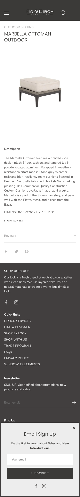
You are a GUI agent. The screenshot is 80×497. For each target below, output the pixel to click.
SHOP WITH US (15, 339)
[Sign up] (74, 402)
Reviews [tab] (10, 236)
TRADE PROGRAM (17, 346)
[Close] (73, 427)
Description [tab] (12, 149)
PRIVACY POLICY (16, 358)
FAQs (8, 352)
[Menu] (6, 12)
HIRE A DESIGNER (17, 327)
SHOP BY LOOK (15, 333)
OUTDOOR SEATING (19, 27)
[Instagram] (44, 486)
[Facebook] (36, 486)
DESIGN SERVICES (17, 321)
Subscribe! (40, 473)
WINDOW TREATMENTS (22, 364)
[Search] (63, 13)
